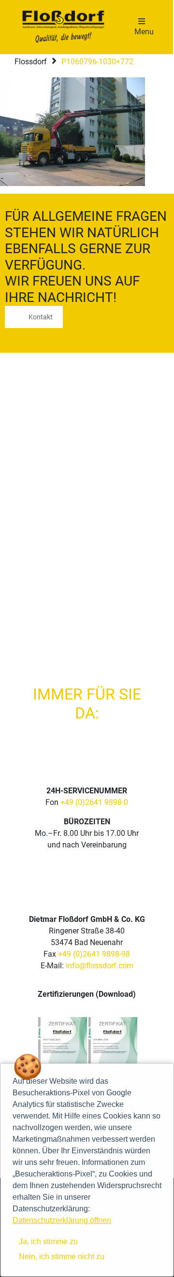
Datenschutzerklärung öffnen (62, 1220)
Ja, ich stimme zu (48, 1241)
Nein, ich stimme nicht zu (61, 1256)
